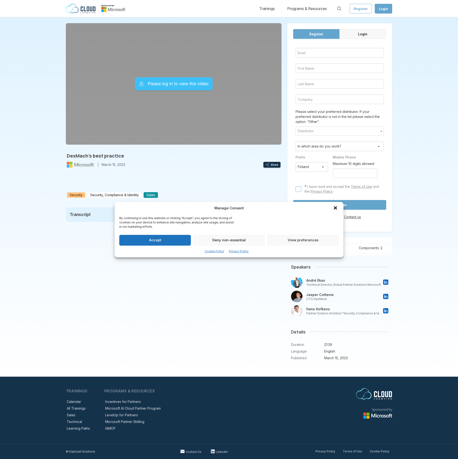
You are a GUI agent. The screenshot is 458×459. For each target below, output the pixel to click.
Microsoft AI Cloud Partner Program (133, 408)
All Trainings (76, 408)
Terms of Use (361, 187)
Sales (71, 415)
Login (383, 9)
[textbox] (340, 131)
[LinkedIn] (385, 282)
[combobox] (340, 131)
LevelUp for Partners (121, 415)
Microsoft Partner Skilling (124, 422)
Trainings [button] (267, 8)
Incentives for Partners (123, 402)
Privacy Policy (239, 251)
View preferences (303, 240)
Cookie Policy (214, 251)
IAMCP (110, 428)
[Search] (339, 8)
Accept (155, 240)
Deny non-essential (229, 240)
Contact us (352, 217)
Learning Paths (78, 428)
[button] (336, 208)
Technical (74, 422)
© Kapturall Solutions (80, 451)
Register (361, 9)
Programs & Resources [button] (307, 8)
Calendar (74, 402)
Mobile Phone (344, 157)
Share (274, 164)
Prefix (300, 157)
